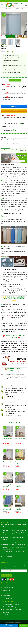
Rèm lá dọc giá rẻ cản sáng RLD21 (20, 485)
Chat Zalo (10, 625)
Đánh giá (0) (14, 149)
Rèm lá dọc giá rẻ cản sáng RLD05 (7, 485)
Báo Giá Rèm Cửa (7, 615)
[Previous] (3, 25)
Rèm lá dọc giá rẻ (20, 8)
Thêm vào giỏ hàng (14, 80)
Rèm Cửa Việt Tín (17, 622)
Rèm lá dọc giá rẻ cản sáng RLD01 (7, 462)
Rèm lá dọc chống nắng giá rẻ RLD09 (7, 508)
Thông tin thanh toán (23, 149)
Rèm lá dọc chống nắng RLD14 (19, 462)
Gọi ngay (24, 625)
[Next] (25, 25)
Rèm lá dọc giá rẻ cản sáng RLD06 (7, 439)
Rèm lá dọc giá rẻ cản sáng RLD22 (20, 508)
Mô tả (5, 149)
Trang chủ (6, 8)
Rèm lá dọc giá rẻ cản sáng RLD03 (20, 439)
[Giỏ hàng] (26, 5)
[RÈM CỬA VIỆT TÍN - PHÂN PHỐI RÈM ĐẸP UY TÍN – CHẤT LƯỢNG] (14, 4)
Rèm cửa (12, 8)
